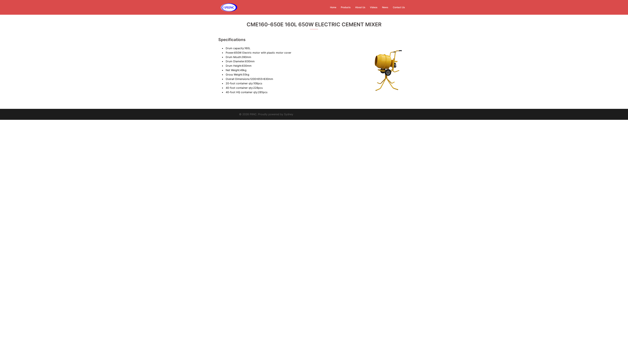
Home (333, 7)
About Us (360, 7)
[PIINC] (229, 7)
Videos (373, 7)
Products (346, 7)
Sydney (288, 114)
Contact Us (399, 7)
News (385, 7)
